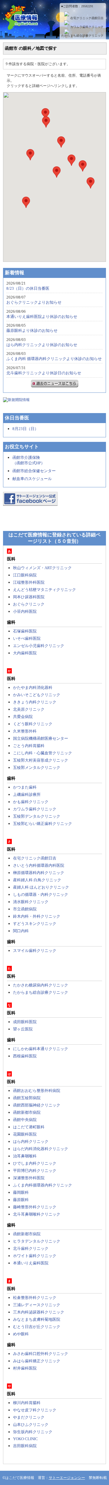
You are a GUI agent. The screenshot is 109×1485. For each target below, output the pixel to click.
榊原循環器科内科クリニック (38, 872)
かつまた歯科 (25, 787)
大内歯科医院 (25, 653)
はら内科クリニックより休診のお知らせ (41, 344)
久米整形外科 (25, 731)
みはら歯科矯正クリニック (36, 1361)
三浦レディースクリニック (36, 1305)
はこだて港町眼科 (29, 1127)
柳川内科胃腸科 (27, 1402)
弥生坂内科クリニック (32, 1432)
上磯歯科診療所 (27, 794)
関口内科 (21, 931)
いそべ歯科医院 (27, 638)
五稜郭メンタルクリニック (36, 767)
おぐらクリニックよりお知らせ (33, 302)
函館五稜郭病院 (27, 1098)
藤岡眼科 (21, 1192)
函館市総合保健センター (34, 471)
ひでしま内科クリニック (34, 1163)
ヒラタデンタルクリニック (36, 1241)
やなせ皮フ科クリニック (34, 1410)
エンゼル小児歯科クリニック (38, 645)
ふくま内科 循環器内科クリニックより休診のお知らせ (54, 358)
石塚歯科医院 (25, 631)
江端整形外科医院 (29, 582)
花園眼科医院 (25, 1134)
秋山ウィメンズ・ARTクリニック (42, 568)
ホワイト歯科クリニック (34, 1255)
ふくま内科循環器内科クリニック (42, 1185)
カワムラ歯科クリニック (87, 26)
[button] (26, 202)
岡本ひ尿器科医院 (29, 597)
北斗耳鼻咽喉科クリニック (36, 1214)
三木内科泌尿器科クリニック (38, 1312)
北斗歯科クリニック (30, 1248)
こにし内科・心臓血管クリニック (42, 753)
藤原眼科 (21, 1199)
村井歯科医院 (25, 1368)
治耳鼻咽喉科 (25, 1156)
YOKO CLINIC (25, 1439)
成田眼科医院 (25, 1021)
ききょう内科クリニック (34, 702)
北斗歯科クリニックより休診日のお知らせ (43, 373)
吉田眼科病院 (25, 1445)
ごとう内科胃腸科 (29, 745)
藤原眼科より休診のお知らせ (32, 330)
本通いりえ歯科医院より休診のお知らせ (41, 316)
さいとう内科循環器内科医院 (38, 865)
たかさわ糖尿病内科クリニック (40, 985)
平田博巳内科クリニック (34, 1170)
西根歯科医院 (25, 1056)
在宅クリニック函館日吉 (87, 18)
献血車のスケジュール (32, 478)
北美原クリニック (29, 709)
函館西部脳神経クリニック (36, 1105)
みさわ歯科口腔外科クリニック (40, 1353)
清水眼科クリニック (30, 901)
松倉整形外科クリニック (34, 1297)
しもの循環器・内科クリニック (40, 894)
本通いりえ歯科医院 (30, 1263)
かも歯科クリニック (30, 801)
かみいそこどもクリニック (36, 694)
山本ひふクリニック (30, 1424)
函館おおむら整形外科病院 (36, 1090)
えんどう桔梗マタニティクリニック (44, 589)
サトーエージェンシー (67, 1478)
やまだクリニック (29, 1417)
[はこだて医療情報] (54, 26)
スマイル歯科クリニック (34, 950)
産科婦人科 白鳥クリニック (37, 880)
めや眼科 (21, 1334)
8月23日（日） (25, 428)
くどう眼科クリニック (32, 724)
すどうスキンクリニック (34, 923)
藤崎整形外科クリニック (34, 1207)
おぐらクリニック (29, 604)
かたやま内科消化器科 (32, 687)
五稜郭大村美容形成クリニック (40, 760)
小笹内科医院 (25, 611)
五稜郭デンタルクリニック (36, 816)
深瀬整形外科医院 (29, 1178)
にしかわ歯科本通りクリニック (40, 1048)
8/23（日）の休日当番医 (27, 288)
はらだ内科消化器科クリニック (40, 1148)
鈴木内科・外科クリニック (36, 916)
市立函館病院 (25, 909)
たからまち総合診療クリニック (82, 35)
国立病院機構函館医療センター (40, 738)
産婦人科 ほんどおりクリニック (41, 887)
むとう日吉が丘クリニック (36, 1326)
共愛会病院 (23, 716)
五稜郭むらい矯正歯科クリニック (42, 823)
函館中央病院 (25, 1119)
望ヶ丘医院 (23, 1029)
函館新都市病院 (27, 1112)
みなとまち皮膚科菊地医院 (36, 1319)
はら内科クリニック (30, 1141)
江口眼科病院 (25, 575)
